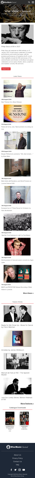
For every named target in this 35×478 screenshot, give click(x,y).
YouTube (24, 470)
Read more (6, 69)
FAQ (17, 465)
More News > (28, 293)
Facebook (11, 470)
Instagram (19, 470)
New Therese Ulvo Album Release (11, 102)
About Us (17, 455)
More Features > (27, 404)
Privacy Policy (17, 458)
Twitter (15, 470)
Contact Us (17, 461)
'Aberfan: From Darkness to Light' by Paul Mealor (15, 235)
